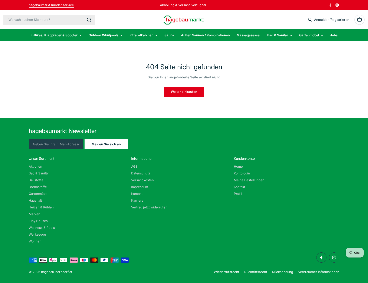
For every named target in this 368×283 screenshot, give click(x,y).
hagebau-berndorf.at (56, 272)
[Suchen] (89, 19)
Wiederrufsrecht (226, 272)
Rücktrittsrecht (255, 272)
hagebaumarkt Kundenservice (51, 5)
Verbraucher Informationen (318, 272)
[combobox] (49, 20)
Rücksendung (282, 272)
